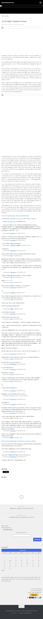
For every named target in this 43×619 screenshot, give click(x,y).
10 (10, 560)
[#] (2, 240)
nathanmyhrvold (25, 215)
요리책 (4, 215)
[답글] (25, 233)
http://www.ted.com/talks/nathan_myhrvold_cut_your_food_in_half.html (19, 441)
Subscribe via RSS (7, 529)
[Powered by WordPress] (17, 613)
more (17, 230)
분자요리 (18, 215)
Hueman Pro (29, 613)
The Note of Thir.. (11, 221)
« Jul (3, 570)
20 (27, 563)
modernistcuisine (11, 215)
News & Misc (5, 16)
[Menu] (40, 2)
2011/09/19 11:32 (14, 218)
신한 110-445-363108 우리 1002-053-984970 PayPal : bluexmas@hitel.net (35, 590)
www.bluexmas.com (7, 2)
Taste (20, 218)
